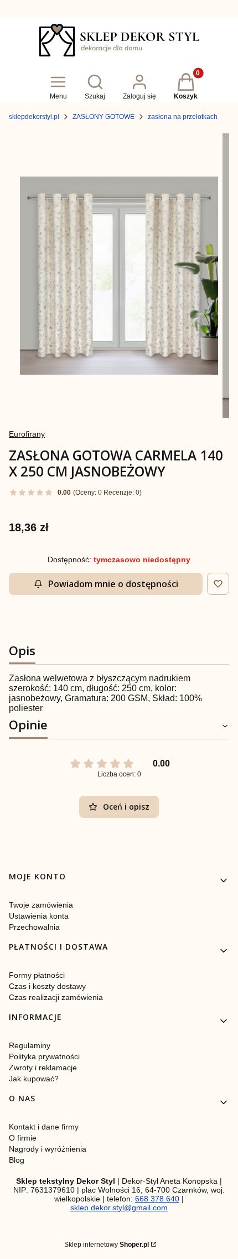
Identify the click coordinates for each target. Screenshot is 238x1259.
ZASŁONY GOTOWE (103, 117)
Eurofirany (27, 433)
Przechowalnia (34, 927)
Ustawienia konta (39, 915)
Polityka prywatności (44, 1056)
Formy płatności (37, 975)
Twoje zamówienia (41, 904)
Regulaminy (29, 1045)
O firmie (23, 1137)
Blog (16, 1160)
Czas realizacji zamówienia (56, 997)
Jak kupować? (34, 1078)
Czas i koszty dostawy (47, 986)
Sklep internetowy (106, 1244)
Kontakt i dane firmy (44, 1126)
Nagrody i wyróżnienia (47, 1148)
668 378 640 (157, 1198)
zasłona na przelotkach (183, 117)
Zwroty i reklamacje (43, 1067)
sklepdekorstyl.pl (34, 117)
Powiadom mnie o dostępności (113, 584)
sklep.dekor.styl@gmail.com (119, 1207)
